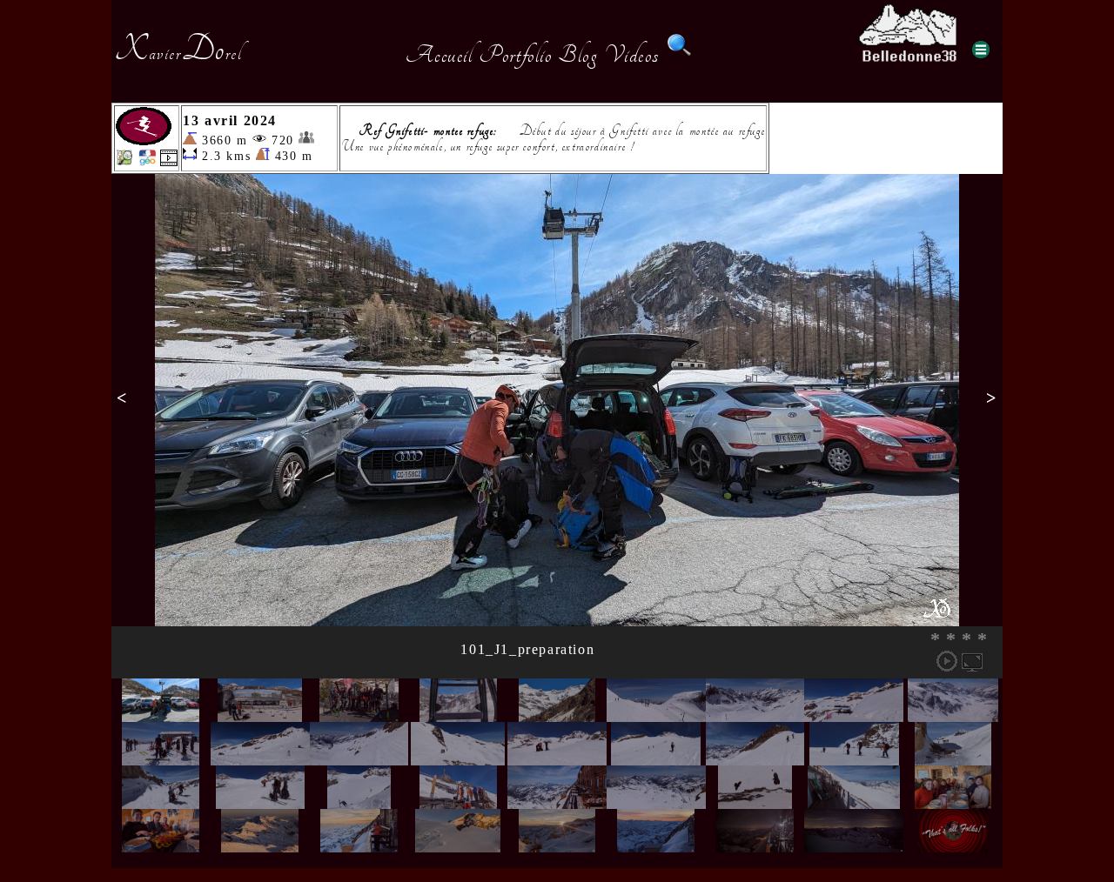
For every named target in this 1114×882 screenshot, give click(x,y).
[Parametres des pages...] (981, 49)
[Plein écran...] (972, 661)
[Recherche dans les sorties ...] (680, 55)
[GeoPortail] (147, 161)
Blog (578, 55)
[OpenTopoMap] (124, 161)
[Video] (169, 161)
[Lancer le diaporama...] (946, 661)
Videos (632, 55)
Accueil (439, 55)
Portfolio (515, 55)
